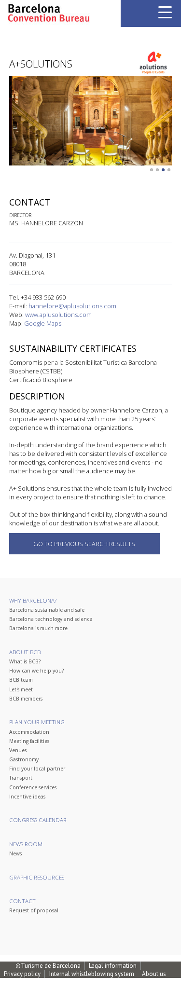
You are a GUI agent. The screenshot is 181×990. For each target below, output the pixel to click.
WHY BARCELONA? (32, 600)
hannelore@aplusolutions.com (72, 306)
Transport (20, 777)
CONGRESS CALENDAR (38, 820)
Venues (18, 750)
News (15, 853)
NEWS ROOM (25, 844)
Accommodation (29, 732)
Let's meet (21, 689)
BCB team (21, 679)
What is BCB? (25, 661)
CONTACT (22, 901)
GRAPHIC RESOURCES (36, 877)
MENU (165, 12)
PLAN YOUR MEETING (37, 722)
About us (154, 974)
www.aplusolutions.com (58, 314)
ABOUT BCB (25, 652)
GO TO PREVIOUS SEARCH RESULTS (84, 543)
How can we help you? (36, 670)
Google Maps (42, 323)
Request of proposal (33, 910)
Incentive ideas (27, 796)
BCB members (25, 698)
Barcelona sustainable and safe (46, 609)
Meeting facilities (29, 741)
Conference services (32, 787)
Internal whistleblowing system (91, 974)
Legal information (113, 966)
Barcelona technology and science (50, 619)
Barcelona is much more (38, 628)
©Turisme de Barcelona (48, 966)
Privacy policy (22, 974)
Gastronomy (24, 759)
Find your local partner (37, 768)
